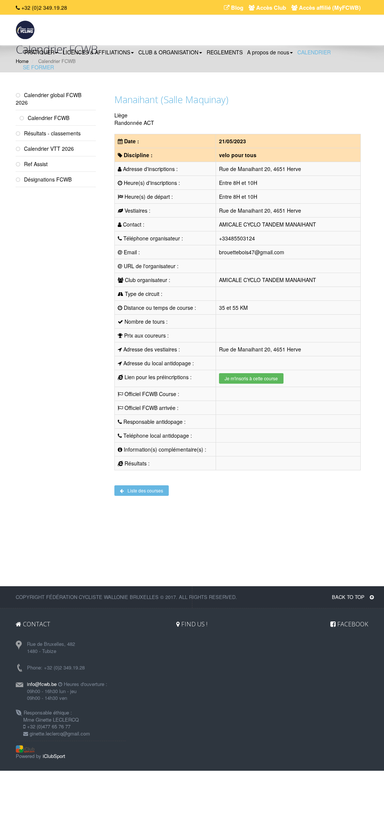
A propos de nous (268, 52)
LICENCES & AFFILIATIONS (96, 52)
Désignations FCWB (47, 179)
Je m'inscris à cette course (251, 378)
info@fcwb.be (42, 683)
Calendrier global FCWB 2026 (48, 98)
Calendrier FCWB (47, 118)
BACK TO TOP (349, 596)
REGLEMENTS (225, 52)
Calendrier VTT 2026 (48, 148)
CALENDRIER (314, 52)
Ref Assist (35, 164)
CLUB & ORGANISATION (168, 52)
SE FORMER (38, 67)
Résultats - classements (51, 133)
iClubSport (54, 755)
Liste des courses (145, 490)
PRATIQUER (39, 52)
